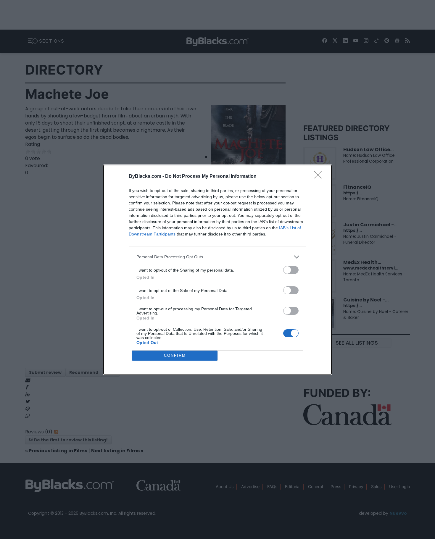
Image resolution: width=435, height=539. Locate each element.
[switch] (291, 270)
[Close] (320, 176)
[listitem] (217, 257)
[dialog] (217, 269)
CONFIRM (175, 355)
